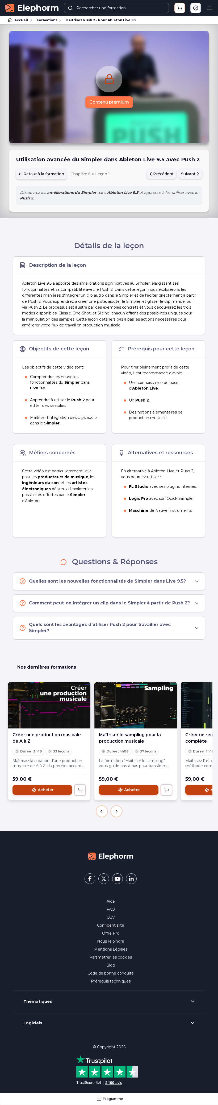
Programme (113, 1099)
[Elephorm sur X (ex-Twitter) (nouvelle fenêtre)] (103, 878)
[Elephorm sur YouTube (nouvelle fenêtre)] (117, 878)
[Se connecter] (195, 8)
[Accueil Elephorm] (110, 855)
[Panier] (179, 8)
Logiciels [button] (32, 1023)
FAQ (111, 909)
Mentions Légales (110, 949)
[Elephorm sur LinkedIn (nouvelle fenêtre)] (131, 878)
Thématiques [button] (37, 1001)
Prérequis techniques (111, 981)
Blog (110, 965)
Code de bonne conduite (110, 973)
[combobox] (116, 8)
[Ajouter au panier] (80, 790)
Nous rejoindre (110, 941)
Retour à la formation (43, 173)
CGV (111, 917)
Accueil (21, 20)
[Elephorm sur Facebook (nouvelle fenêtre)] (90, 878)
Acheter (45, 789)
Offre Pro (110, 933)
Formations (47, 20)
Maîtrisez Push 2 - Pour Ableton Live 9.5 (100, 20)
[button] (102, 811)
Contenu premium (109, 102)
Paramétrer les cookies (110, 957)
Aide (111, 901)
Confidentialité (110, 925)
